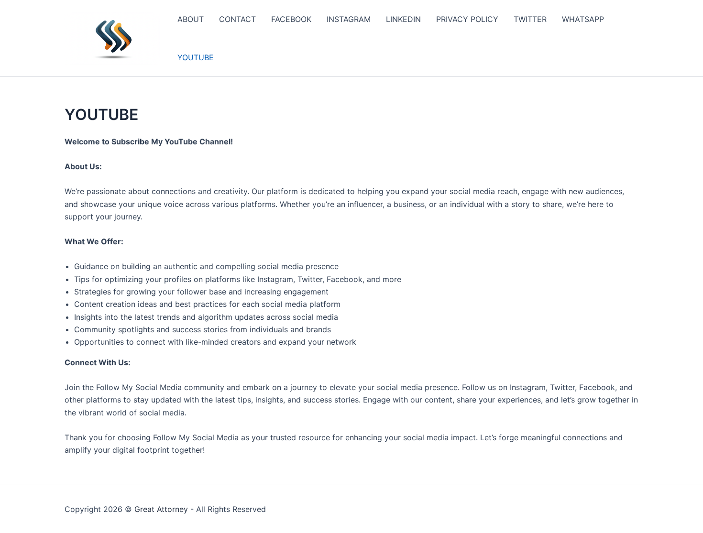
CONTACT (237, 19)
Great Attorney (161, 509)
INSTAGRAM (349, 19)
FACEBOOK (291, 19)
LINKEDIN (403, 19)
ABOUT (190, 19)
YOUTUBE (195, 57)
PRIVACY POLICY (467, 19)
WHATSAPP (583, 19)
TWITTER (530, 19)
